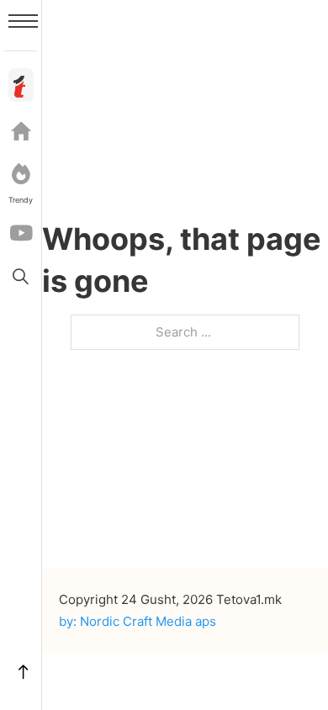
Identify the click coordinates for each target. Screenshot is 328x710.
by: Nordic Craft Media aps (137, 621)
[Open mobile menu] (23, 21)
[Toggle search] (21, 276)
